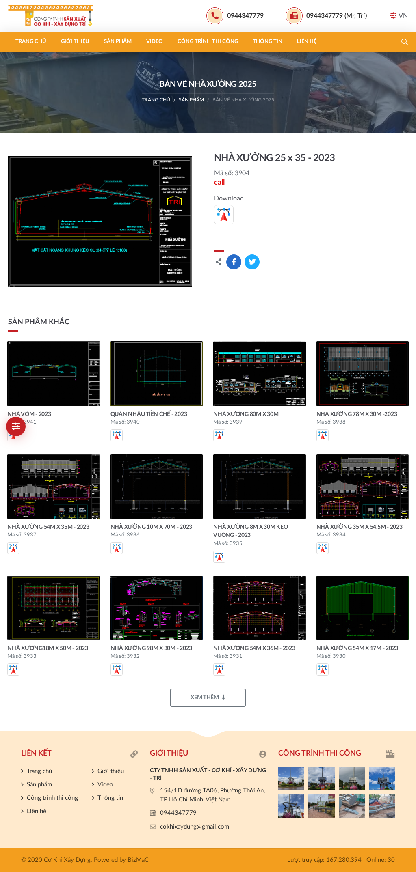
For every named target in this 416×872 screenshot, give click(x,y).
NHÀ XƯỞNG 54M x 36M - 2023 (254, 648)
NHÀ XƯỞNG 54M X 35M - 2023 (48, 527)
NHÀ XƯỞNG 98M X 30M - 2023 (151, 648)
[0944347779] (406, 592)
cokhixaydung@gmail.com (194, 827)
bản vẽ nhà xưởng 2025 (243, 99)
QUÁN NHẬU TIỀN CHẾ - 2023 (148, 414)
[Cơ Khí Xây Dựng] (59, 16)
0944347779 (178, 813)
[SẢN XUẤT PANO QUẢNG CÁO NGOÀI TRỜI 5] (291, 778)
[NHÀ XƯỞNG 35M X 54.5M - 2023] (362, 486)
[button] (404, 42)
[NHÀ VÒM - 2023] (53, 373)
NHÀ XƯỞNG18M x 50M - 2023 (47, 648)
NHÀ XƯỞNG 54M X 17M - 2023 (357, 648)
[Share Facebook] (233, 261)
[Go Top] (406, 633)
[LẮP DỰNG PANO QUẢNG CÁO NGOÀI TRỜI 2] (382, 778)
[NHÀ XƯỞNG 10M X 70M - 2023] (156, 486)
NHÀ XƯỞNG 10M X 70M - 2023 (151, 527)
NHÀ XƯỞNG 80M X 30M (245, 414)
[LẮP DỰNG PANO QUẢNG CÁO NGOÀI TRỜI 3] (352, 778)
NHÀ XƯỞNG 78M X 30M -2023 (356, 414)
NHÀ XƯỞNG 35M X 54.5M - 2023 (359, 527)
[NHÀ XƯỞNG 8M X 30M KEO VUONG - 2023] (259, 486)
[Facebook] (406, 605)
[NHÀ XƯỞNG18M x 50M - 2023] (53, 608)
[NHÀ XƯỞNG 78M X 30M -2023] (362, 373)
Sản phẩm (118, 41)
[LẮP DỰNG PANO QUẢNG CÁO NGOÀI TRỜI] (321, 806)
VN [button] (403, 16)
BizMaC (138, 860)
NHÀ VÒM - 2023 (29, 414)
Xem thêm (205, 697)
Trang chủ (30, 41)
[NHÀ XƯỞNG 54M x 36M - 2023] (259, 608)
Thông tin (267, 41)
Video (154, 41)
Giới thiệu (75, 41)
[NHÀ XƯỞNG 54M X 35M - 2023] (53, 486)
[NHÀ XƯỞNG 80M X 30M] (259, 373)
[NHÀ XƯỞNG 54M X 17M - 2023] (362, 608)
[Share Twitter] (252, 261)
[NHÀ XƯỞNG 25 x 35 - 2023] (100, 222)
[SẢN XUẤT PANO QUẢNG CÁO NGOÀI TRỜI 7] (352, 806)
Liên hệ (306, 41)
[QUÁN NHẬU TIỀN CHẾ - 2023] (156, 373)
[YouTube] (406, 619)
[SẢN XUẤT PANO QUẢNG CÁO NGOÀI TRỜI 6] (382, 806)
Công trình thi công (208, 41)
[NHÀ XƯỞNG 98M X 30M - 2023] (156, 608)
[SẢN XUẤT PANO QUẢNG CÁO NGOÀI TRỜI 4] (321, 778)
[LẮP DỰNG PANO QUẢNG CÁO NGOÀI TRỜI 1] (291, 806)
